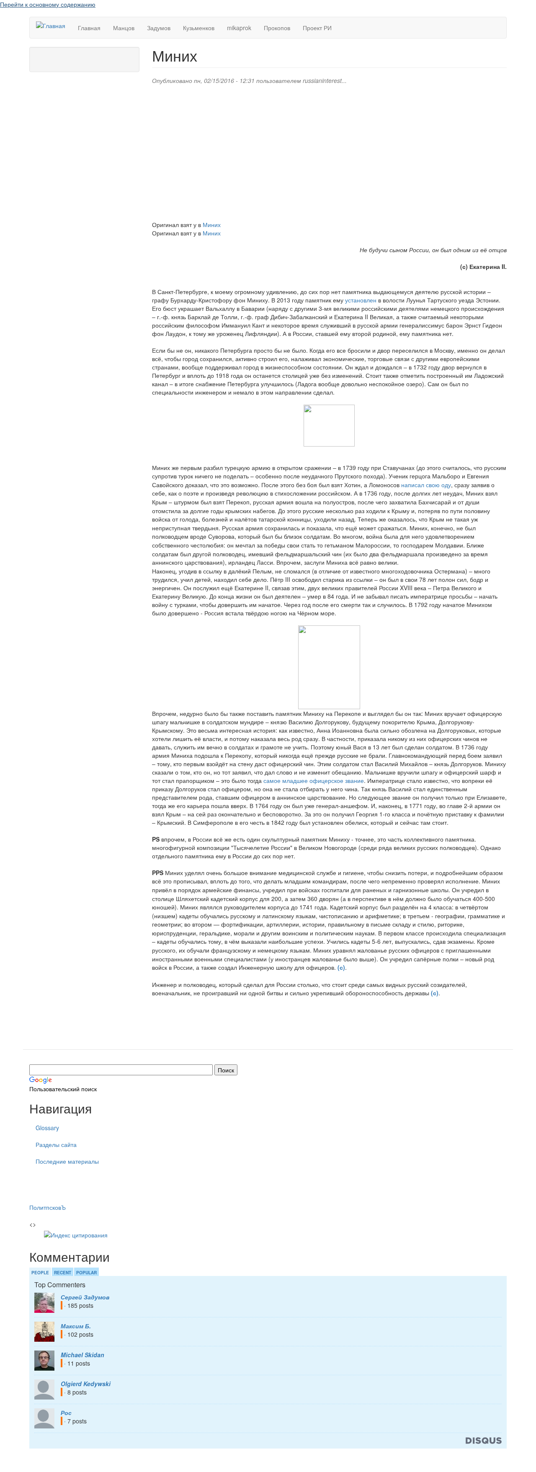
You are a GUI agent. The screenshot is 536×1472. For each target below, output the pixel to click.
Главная (89, 27)
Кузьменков (198, 27)
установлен (360, 300)
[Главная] (54, 25)
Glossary (47, 1127)
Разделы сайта (56, 1144)
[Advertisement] (329, 151)
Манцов (123, 27)
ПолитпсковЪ (47, 1207)
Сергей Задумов (85, 1297)
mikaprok (239, 27)
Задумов (158, 27)
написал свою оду (426, 484)
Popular (86, 1273)
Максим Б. (76, 1326)
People (40, 1273)
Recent (62, 1273)
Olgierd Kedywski (86, 1383)
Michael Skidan (82, 1355)
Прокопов (277, 27)
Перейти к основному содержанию (47, 4)
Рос (66, 1412)
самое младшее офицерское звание (313, 780)
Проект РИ (317, 27)
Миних (212, 224)
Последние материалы (67, 1161)
